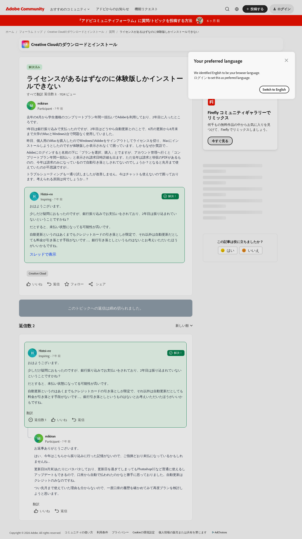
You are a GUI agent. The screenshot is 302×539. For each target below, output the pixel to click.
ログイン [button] (200, 78)
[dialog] (241, 75)
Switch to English (274, 89)
